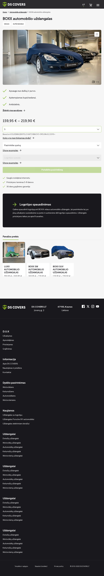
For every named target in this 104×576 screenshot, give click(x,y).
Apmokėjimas (8, 340)
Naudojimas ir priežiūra (12, 368)
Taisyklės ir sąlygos (21, 566)
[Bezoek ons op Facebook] (83, 306)
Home (5, 12)
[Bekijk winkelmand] (90, 5)
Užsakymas (7, 336)
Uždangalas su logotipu (12, 415)
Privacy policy (59, 566)
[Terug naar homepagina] (14, 4)
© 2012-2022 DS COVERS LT (79, 566)
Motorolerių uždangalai (12, 456)
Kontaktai (7, 372)
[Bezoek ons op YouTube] (97, 306)
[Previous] (6, 259)
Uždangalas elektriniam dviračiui (16, 423)
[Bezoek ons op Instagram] (92, 306)
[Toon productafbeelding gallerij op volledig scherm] (96, 34)
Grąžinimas (7, 349)
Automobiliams (9, 396)
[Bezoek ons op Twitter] (88, 306)
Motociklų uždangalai (12, 443)
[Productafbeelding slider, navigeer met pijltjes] (52, 57)
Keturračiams (8, 391)
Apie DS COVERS (10, 363)
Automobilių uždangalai (18, 12)
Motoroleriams (9, 400)
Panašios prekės (11, 236)
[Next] (97, 259)
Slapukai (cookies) (41, 566)
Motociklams (8, 387)
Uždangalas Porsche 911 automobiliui (18, 419)
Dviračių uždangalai (11, 438)
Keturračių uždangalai (12, 451)
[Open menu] (98, 5)
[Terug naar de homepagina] (14, 307)
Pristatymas (8, 344)
